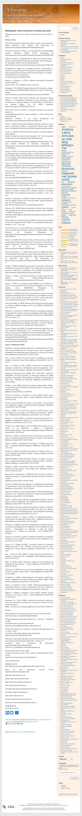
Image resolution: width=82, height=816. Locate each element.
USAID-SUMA (64, 692)
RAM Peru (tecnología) (66, 434)
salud (64, 215)
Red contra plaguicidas (66, 529)
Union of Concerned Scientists (68, 351)
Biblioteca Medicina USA (67, 486)
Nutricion (63, 728)
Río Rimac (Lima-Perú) (66, 380)
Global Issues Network (66, 717)
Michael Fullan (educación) (67, 621)
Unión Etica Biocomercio (67, 575)
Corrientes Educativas (66, 59)
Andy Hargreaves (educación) (68, 619)
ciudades (64, 155)
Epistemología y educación (67, 258)
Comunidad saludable (66, 457)
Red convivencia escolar (67, 750)
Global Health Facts (65, 478)
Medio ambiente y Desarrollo (68, 83)
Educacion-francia (65, 729)
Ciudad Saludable (65, 420)
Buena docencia (65, 667)
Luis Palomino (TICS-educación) (68, 603)
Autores (62, 57)
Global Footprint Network (67, 465)
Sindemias (63, 559)
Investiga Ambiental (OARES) (68, 545)
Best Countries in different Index (69, 378)
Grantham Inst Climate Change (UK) (69, 518)
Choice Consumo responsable (68, 356)
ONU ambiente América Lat (67, 548)
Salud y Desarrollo (65, 89)
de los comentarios (66, 119)
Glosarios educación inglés (67, 698)
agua (64, 127)
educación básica (66, 186)
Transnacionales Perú (66, 396)
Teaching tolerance (65, 597)
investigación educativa (69, 205)
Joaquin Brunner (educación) (68, 608)
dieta (63, 182)
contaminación (66, 158)
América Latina (67, 131)
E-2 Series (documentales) (67, 422)
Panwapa (63, 715)
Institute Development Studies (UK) (69, 464)
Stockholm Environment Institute (69, 470)
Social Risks (64, 496)
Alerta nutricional (65, 647)
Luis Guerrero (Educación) (67, 602)
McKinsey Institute (65, 556)
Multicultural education (66, 745)
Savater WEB (64, 740)
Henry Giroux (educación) (67, 606)
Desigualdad (64, 592)
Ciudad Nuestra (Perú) (66, 567)
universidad (65, 218)
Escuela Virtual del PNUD (67, 349)
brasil (64, 151)
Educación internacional (66, 67)
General (63, 75)
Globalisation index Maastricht (68, 475)
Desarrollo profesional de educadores (24, 719)
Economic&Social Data (66, 473)
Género (62, 76)
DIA (58, 804)
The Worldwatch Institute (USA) (68, 295)
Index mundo (64, 540)
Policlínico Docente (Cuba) (67, 428)
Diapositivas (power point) (69, 176)
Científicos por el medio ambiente (69, 353)
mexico (74, 207)
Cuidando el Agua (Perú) (67, 382)
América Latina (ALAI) (66, 534)
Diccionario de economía (67, 437)
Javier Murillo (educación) (67, 605)
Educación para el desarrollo (68, 706)
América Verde (64, 423)
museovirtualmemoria (66, 578)
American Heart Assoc (66, 491)
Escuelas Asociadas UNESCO (68, 665)
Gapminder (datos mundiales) (68, 461)
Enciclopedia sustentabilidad (68, 462)
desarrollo (68, 168)
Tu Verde (63, 433)
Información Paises (65, 526)
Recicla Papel (64, 429)
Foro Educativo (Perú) (66, 627)
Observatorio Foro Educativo (68, 679)
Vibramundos (64, 92)
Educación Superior (65, 68)
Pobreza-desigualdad (66, 86)
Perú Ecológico (64, 354)
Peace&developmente (66, 507)
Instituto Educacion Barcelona (68, 743)
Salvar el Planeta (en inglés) (68, 357)
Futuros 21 (63, 416)
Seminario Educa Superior (67, 732)
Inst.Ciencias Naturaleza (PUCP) (69, 568)
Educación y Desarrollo (66, 70)
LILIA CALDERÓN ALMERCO (68, 97)
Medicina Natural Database (67, 488)
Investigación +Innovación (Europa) (69, 531)
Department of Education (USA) (68, 693)
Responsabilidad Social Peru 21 (68, 582)
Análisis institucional (65, 648)
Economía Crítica (65, 313)
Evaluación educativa (66, 73)
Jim (61, 106)
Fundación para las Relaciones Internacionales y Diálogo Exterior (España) (69, 413)
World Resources (65, 292)
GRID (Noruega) (65, 383)
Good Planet (64, 397)
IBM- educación (64, 687)
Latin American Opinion (66, 587)
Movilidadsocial (64, 524)
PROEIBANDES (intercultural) (68, 695)
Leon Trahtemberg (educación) (68, 622)
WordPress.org (64, 121)
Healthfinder (64, 481)
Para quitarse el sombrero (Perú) (69, 407)
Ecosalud (63, 557)
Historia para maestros (66, 713)
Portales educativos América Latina (69, 739)
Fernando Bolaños (65, 632)
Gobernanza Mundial (66, 585)
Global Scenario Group (66, 469)
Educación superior (69, 191)
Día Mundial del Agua (66, 262)
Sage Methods (64, 690)
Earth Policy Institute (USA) (67, 293)
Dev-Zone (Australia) (66, 312)
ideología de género (67, 202)
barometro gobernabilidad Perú (68, 590)
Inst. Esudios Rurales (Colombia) (69, 532)
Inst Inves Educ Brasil (66, 724)
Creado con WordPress (38, 809)
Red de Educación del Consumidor (69, 448)
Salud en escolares (65, 685)
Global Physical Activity (66, 697)
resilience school (65, 737)
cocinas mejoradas (65, 571)
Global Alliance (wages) (66, 505)
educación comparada (67, 189)
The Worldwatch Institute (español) (69, 297)
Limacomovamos (65, 576)
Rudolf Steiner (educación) (67, 611)
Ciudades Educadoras (66, 677)
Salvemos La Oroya (65, 389)
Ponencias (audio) (68, 213)
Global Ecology (64, 459)
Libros (65, 207)
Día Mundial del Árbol (66, 256)
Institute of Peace (65, 519)
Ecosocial (63, 563)
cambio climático (66, 153)
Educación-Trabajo (65, 681)
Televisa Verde (64, 431)
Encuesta (65, 192)
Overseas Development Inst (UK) (69, 510)
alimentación (72, 127)
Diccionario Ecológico (66, 554)
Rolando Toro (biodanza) (67, 614)
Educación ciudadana (69, 188)
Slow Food (63, 645)
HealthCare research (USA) (67, 483)
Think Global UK (65, 704)
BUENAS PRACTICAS (67, 152)
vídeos (66, 222)
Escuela (66, 194)
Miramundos (64, 84)
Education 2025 (65, 684)
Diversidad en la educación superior (69, 46)
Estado (64, 196)
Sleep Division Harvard (66, 489)
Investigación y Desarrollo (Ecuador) (69, 403)
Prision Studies (64, 543)
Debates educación (65, 734)
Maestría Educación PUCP (67, 624)
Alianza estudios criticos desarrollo (69, 535)
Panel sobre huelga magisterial (68, 99)
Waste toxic (63, 328)
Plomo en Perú (64, 436)
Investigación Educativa (66, 81)
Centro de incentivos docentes (68, 662)
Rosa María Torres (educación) (68, 618)
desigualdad (65, 171)
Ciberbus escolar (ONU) (66, 663)
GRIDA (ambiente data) (66, 453)
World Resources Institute (67, 377)
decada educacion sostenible (68, 718)
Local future (64, 570)
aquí (37, 85)
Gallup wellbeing (65, 485)
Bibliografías (14, 731)
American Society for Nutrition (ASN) (69, 345)
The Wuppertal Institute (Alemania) (69, 301)
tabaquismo (65, 216)
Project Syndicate (65, 500)
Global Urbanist (64, 516)
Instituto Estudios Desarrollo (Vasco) (69, 512)
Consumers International (67, 447)
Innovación (64, 203)
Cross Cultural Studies (66, 494)
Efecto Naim (64, 290)
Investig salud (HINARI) (66, 546)
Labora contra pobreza (66, 549)
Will (61, 109)
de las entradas (66, 117)
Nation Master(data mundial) (68, 454)
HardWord (63, 78)
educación (67, 184)
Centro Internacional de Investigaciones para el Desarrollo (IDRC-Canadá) (69, 367)
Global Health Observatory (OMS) (69, 480)
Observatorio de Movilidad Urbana (69, 508)
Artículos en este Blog (68, 139)
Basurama (63, 391)
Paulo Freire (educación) (67, 613)
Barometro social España (67, 589)
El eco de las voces (65, 71)
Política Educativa (65, 87)
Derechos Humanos (66, 165)
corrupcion (66, 160)
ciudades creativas (65, 493)
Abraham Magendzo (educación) (69, 610)
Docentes (20, 731)
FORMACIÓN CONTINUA (29, 731)
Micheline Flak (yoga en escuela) (69, 616)
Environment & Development (68, 541)
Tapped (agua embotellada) (67, 521)
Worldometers (64, 467)
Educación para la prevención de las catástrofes (69, 241)
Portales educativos (65, 747)
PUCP (41, 805)
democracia (66, 162)
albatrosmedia (64, 399)
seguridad (72, 215)
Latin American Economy (67, 523)
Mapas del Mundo (65, 527)
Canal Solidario (64, 499)
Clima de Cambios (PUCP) (67, 375)
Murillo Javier (64, 742)
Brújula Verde (64, 668)
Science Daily (64, 442)
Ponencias (72, 211)
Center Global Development (67, 456)
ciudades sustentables (67, 156)
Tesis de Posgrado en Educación (69, 272)
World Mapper (64, 318)
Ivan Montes (64, 626)
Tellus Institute (64, 472)
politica (64, 211)
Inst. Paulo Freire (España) (67, 735)
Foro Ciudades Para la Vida (67, 394)
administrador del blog (59, 809)
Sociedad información (66, 91)
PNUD (70, 209)
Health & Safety (64, 497)
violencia (66, 220)
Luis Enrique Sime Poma (19, 721)
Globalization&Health (66, 477)
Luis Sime (62, 34)
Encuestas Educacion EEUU (68, 731)
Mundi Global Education (66, 703)
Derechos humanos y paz (67, 62)
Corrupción (63, 60)
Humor (62, 79)
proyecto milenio (65, 565)
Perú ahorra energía (66, 385)
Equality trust (64, 504)
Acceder (63, 116)
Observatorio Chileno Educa (68, 676)
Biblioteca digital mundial (67, 682)
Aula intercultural (65, 720)
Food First (63, 573)
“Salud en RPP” (64, 261)
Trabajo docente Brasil (66, 726)
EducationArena (65, 689)
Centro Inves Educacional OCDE (69, 748)
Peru (63, 209)
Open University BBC (66, 502)
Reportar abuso (64, 805)
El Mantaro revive (65, 393)
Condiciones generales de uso (51, 805)
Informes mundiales (65, 584)
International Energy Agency (68, 405)
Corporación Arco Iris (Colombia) (68, 289)
